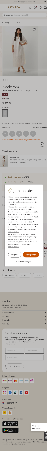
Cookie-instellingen (23, 262)
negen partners (23, 197)
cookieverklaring (14, 232)
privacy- (31, 229)
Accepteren (31, 255)
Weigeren (14, 255)
